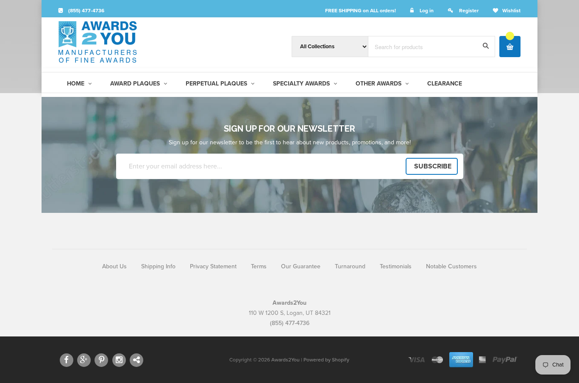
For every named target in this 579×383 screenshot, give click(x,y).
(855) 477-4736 (85, 11)
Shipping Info (158, 266)
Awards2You (285, 360)
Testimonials (396, 266)
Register (469, 11)
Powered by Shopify (326, 360)
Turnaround (350, 266)
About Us (114, 266)
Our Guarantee (300, 266)
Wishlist (511, 11)
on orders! (360, 11)
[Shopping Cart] (510, 46)
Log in (427, 11)
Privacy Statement (213, 266)
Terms (259, 266)
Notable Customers (451, 266)
